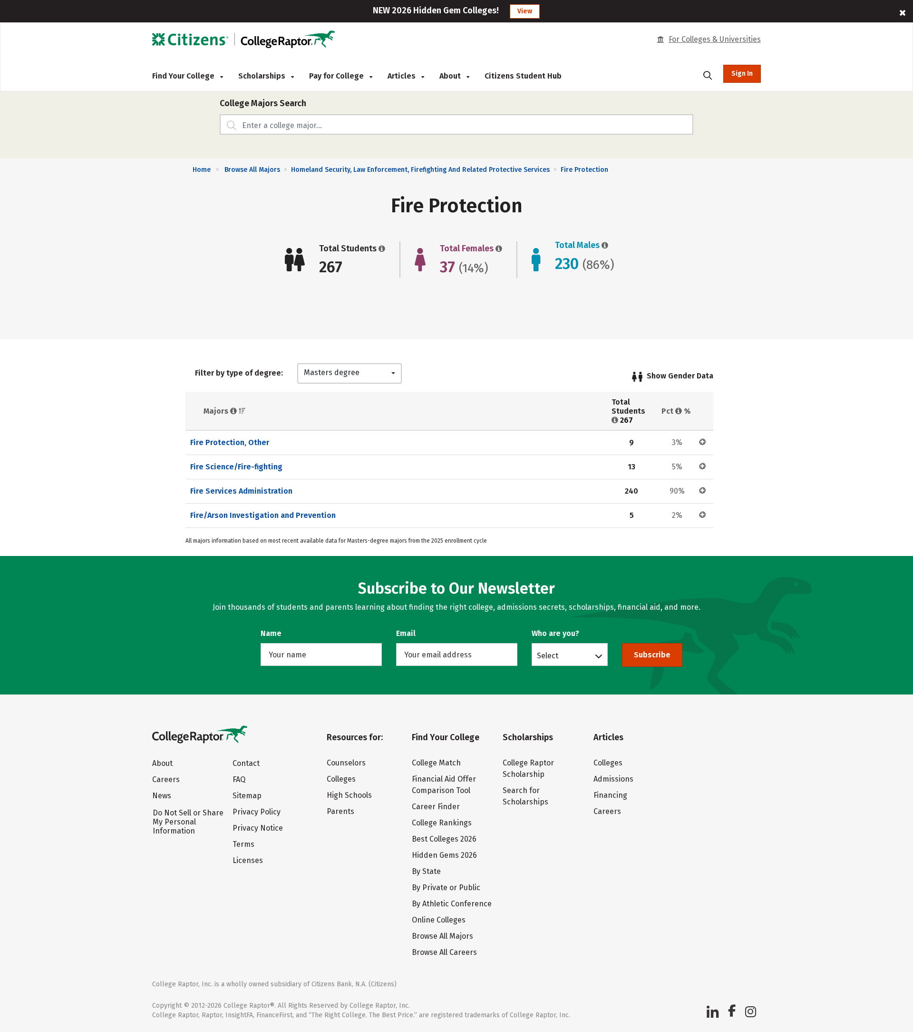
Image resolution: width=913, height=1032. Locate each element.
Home (202, 170)
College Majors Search (263, 103)
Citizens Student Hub (523, 75)
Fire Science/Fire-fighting (236, 466)
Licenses (248, 860)
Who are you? (555, 633)
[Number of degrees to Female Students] (498, 248)
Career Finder (436, 806)
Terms (243, 844)
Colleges (341, 779)
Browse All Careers (444, 952)
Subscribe (652, 654)
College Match (436, 762)
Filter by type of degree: (239, 372)
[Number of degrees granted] (381, 248)
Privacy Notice (258, 828)
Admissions (613, 779)
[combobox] (349, 373)
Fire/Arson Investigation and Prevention (263, 515)
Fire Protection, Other (229, 442)
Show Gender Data (680, 375)
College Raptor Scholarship (528, 768)
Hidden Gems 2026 (444, 855)
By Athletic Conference (452, 903)
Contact (246, 763)
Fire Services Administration (241, 491)
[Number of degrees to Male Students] (604, 245)
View (524, 11)
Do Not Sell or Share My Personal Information (188, 821)
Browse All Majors (252, 170)
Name (271, 633)
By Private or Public (446, 887)
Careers (166, 779)
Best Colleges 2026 (444, 838)
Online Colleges (439, 919)
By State (426, 871)
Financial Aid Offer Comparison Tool (444, 784)
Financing (610, 795)
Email (406, 633)
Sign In (742, 73)
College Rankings (442, 822)
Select (547, 655)
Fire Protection (584, 170)
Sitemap (247, 795)
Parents (340, 811)
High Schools (349, 795)
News (161, 795)
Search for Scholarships (525, 796)
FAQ (239, 779)
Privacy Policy (257, 811)
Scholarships (262, 75)
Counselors (346, 762)
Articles (403, 75)
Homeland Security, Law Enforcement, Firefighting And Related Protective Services (420, 170)
